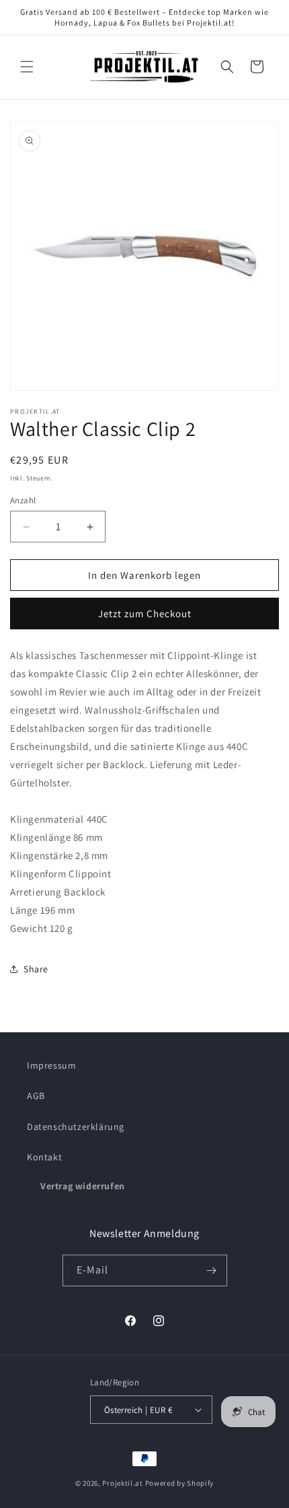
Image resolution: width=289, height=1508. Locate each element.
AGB (36, 1096)
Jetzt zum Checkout (145, 613)
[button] (27, 67)
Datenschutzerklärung (75, 1127)
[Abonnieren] (211, 1270)
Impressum (51, 1065)
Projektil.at (122, 1483)
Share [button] (36, 969)
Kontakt (44, 1157)
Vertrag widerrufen (82, 1186)
